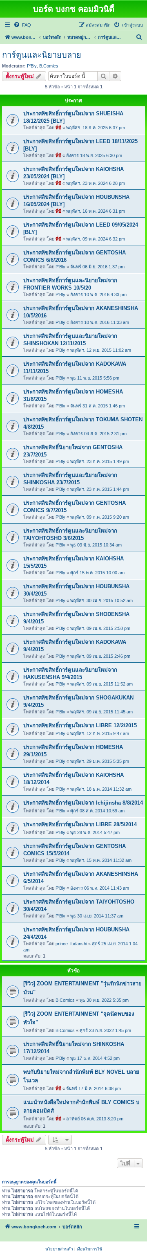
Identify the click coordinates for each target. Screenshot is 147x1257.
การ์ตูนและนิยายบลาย (41, 54)
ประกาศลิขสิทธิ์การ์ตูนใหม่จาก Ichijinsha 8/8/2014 (83, 803)
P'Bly (32, 65)
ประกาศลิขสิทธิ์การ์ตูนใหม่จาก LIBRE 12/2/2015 (80, 725)
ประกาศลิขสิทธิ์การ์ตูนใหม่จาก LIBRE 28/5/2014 (80, 824)
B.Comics (48, 65)
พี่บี (58, 127)
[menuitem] (22, 25)
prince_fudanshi (71, 943)
